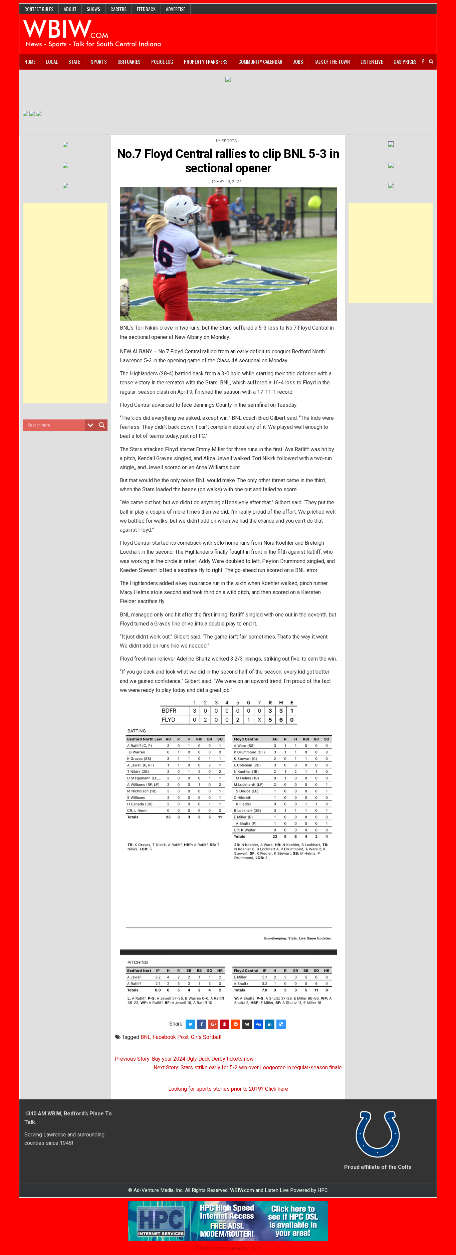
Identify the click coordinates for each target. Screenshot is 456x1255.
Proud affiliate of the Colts (377, 1167)
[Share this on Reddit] (235, 1024)
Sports (99, 61)
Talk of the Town (332, 61)
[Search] (431, 61)
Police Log (162, 61)
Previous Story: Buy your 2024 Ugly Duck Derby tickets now (184, 1059)
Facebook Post (171, 1037)
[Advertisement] (65, 303)
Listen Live (372, 61)
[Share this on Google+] (213, 1024)
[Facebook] (423, 61)
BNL (146, 1037)
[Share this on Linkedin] (269, 1024)
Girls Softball (206, 1037)
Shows (93, 8)
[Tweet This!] (190, 1024)
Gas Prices (405, 61)
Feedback (146, 8)
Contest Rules (38, 8)
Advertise (175, 8)
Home (29, 61)
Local (52, 61)
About (70, 8)
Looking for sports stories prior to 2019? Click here (228, 1089)
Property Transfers (206, 61)
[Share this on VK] (247, 1024)
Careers (118, 8)
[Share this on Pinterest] (224, 1024)
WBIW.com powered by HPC (228, 1248)
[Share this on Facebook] (201, 1024)
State (74, 61)
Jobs (298, 61)
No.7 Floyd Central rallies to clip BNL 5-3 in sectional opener (228, 161)
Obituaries (129, 61)
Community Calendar (260, 61)
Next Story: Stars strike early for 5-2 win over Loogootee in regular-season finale (248, 1067)
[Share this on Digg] (258, 1024)
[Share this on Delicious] (281, 1024)
